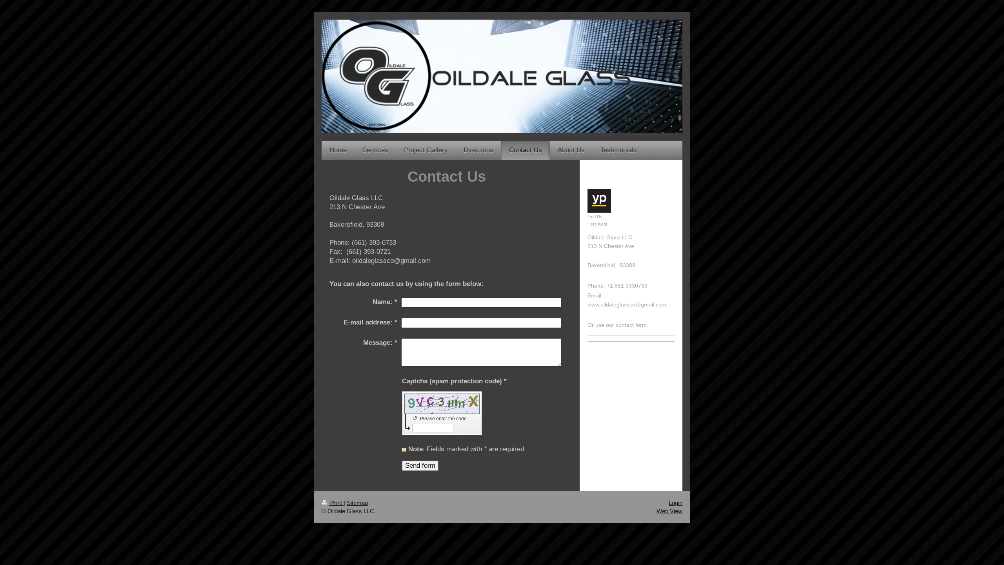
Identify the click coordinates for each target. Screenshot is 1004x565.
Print (336, 502)
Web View (669, 511)
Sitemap (357, 502)
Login (675, 502)
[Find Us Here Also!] (599, 201)
